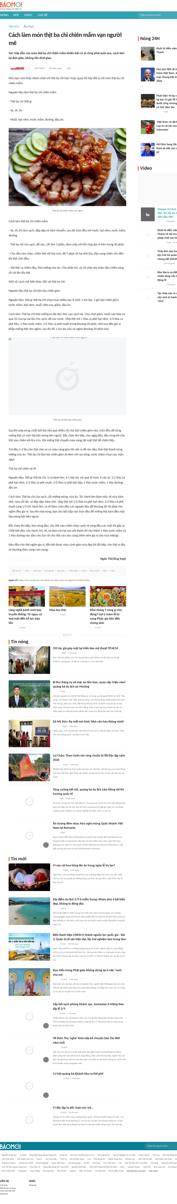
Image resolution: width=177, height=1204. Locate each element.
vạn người (49, 571)
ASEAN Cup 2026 (26, 1163)
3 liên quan (76, 1078)
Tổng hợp (32, 1185)
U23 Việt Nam (8, 1159)
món (84, 571)
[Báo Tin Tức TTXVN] (55, 799)
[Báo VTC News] (17, 68)
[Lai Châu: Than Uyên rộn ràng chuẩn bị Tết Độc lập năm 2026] (29, 767)
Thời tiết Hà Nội (145, 1159)
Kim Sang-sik (159, 1167)
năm (122, 1167)
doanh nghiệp (42, 1163)
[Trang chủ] (11, 6)
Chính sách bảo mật (7, 1191)
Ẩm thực (29, 26)
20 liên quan (73, 1112)
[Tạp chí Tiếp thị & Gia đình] (91, 628)
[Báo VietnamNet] (56, 909)
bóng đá (63, 1155)
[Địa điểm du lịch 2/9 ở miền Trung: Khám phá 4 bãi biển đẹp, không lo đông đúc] (29, 911)
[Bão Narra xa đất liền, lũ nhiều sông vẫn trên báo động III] (148, 277)
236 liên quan (169, 264)
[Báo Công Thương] (57, 765)
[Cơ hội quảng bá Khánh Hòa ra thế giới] (29, 1085)
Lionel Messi (144, 1155)
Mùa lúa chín (57, 610)
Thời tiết (147, 1167)
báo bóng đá (99, 1159)
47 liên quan (70, 799)
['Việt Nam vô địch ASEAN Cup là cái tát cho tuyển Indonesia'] (148, 127)
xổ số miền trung (116, 1171)
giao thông (35, 1171)
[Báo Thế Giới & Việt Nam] (55, 833)
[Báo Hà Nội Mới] (56, 726)
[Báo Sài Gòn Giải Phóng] (160, 243)
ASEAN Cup (130, 1159)
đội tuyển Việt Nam (163, 1159)
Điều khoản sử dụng (7, 1188)
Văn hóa (14, 26)
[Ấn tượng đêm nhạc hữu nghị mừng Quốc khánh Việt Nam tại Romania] (29, 835)
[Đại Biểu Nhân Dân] (55, 692)
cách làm (37, 571)
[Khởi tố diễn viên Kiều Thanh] (148, 54)
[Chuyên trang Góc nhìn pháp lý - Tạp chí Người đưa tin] (158, 112)
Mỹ (120, 1163)
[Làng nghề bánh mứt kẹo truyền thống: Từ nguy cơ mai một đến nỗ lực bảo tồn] (27, 596)
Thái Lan (156, 1155)
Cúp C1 (39, 1159)
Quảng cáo (4, 1194)
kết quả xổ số (104, 1155)
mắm (27, 571)
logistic (73, 1171)
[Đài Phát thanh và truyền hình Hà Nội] (161, 285)
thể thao (96, 1163)
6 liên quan (73, 726)
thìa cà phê (94, 571)
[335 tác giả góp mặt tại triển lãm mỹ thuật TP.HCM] (29, 660)
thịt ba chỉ (16, 571)
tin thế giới (100, 1171)
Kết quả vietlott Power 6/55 (82, 1155)
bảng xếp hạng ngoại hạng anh (43, 1155)
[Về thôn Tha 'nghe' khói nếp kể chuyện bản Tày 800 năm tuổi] (29, 1050)
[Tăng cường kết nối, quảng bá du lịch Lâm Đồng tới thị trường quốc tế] (29, 801)
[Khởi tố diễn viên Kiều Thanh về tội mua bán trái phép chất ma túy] (148, 235)
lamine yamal (134, 1167)
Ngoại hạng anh (115, 1159)
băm (105, 571)
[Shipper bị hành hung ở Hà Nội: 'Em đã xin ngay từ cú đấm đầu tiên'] (148, 214)
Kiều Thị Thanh (85, 1171)
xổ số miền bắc (8, 1171)
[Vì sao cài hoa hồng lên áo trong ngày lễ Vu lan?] (29, 877)
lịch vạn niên (51, 1159)
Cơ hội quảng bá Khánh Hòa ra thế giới (78, 1074)
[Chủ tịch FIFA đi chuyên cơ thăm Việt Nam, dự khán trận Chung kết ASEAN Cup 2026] (148, 74)
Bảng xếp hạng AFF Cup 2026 (55, 1167)
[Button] (27, 68)
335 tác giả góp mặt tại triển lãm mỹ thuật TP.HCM (85, 648)
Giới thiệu (4, 1185)
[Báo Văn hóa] (56, 653)
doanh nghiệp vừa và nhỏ (124, 1155)
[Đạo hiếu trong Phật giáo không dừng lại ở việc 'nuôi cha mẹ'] (29, 982)
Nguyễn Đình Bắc (79, 1167)
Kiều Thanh (61, 1171)
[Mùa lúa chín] (67, 596)
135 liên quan (73, 944)
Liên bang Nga (74, 1163)
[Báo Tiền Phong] (159, 86)
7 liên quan (171, 285)
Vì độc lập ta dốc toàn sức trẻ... (73, 1108)
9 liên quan (170, 221)
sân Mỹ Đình (48, 1171)
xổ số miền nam (77, 1159)
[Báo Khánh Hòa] (53, 615)
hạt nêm (61, 571)
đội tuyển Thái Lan (25, 1159)
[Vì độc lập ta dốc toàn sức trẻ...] (29, 1119)
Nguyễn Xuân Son (9, 1155)
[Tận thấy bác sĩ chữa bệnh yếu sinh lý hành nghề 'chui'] (148, 298)
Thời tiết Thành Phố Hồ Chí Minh (103, 1167)
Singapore (22, 1171)
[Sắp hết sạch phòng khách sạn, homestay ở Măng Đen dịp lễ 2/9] (29, 1016)
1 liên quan (72, 653)
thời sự (63, 1159)
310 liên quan (55, 68)
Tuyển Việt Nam (58, 1163)
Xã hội (86, 1163)
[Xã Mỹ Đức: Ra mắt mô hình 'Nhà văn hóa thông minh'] (29, 733)
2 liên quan (74, 870)
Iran (89, 1159)
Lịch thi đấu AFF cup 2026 (136, 1163)
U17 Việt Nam (110, 1163)
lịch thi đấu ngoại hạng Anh (14, 1167)
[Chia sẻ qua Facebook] (11, 559)
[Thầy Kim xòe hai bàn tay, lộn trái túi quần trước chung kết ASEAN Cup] (148, 256)
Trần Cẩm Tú (35, 1167)
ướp (113, 571)
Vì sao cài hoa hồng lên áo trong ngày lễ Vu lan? (84, 865)
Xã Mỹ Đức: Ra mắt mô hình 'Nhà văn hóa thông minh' (88, 721)
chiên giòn (73, 571)
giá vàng (154, 1163)
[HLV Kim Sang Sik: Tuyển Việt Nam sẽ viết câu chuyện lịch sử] (148, 149)
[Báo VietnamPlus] (13, 628)
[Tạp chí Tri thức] (55, 1014)
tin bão (23, 1155)
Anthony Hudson (9, 1163)
